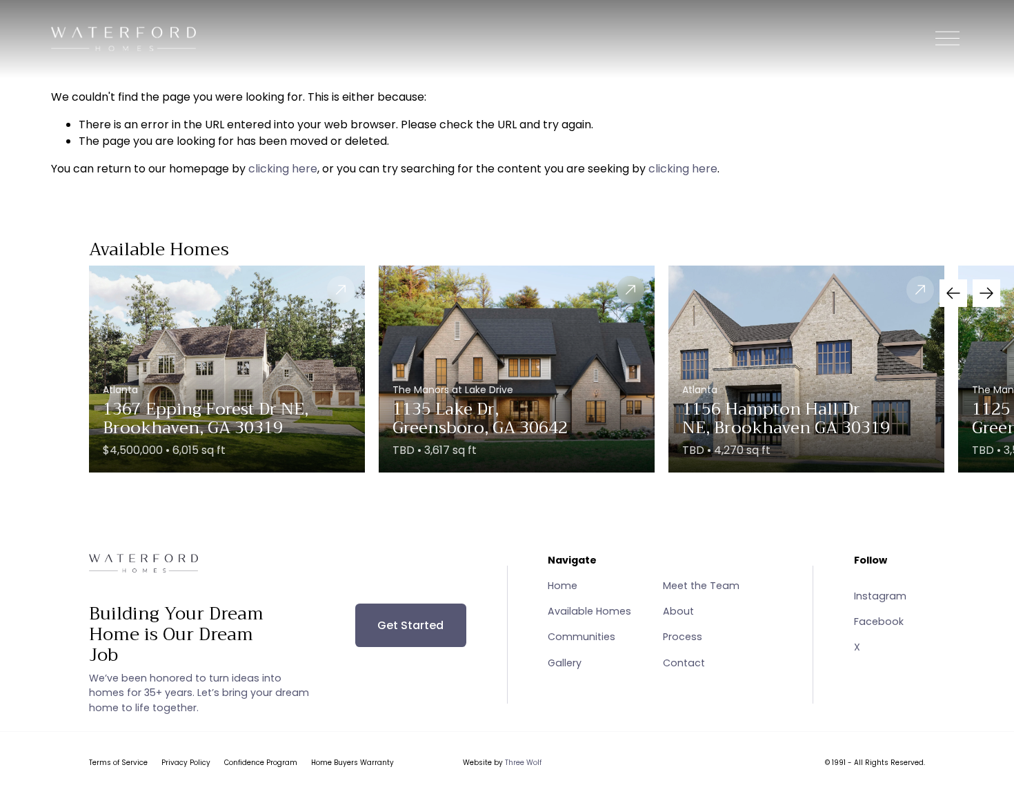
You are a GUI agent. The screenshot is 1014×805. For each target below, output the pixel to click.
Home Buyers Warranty (352, 762)
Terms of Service (118, 762)
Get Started (410, 625)
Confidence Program (260, 762)
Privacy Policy (185, 762)
